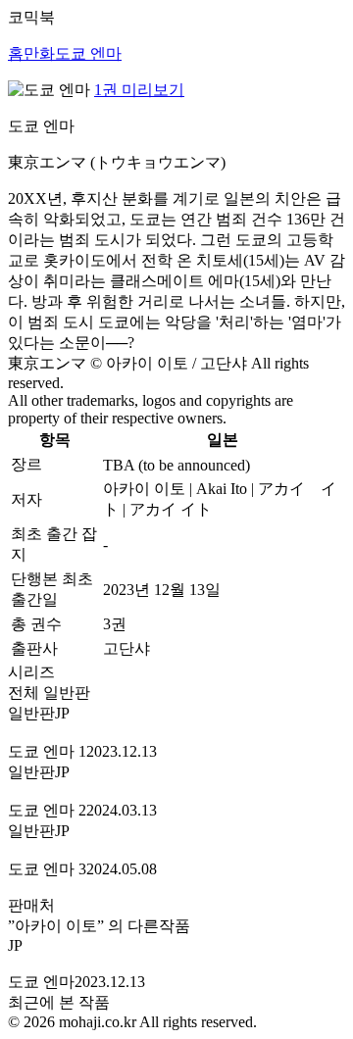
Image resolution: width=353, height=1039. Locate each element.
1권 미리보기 (139, 89)
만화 (39, 53)
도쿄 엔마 (88, 53)
